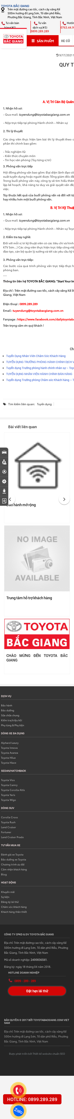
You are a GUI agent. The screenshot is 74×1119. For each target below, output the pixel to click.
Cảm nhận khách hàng (14, 869)
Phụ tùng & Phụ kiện (12, 725)
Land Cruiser (8, 827)
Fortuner (6, 832)
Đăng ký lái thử (9, 901)
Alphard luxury (9, 742)
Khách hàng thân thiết (14, 911)
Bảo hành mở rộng (21, 504)
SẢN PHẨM (45, 40)
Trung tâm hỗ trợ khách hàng (29, 597)
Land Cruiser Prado (12, 837)
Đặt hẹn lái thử (37, 991)
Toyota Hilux (8, 757)
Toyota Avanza (9, 752)
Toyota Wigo (8, 800)
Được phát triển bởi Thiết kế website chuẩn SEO (37, 1053)
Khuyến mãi (8, 892)
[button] (9, 498)
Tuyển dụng (44, 404)
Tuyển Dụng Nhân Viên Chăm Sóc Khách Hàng (36, 356)
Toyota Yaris (8, 795)
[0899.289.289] (18, 1090)
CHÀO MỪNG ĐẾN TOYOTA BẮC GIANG (37, 658)
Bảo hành (6, 705)
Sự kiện (5, 897)
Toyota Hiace (8, 762)
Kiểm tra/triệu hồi (11, 720)
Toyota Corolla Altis (13, 790)
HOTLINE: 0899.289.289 (32, 1099)
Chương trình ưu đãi (12, 864)
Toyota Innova (9, 747)
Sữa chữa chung (10, 715)
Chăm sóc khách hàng (14, 906)
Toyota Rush (8, 822)
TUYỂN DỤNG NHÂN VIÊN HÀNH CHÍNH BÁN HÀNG (39, 374)
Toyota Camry (9, 785)
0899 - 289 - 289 (25, 981)
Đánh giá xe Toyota (12, 854)
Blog (4, 874)
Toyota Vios (8, 780)
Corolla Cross (9, 817)
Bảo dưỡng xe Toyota (13, 859)
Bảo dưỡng (7, 710)
